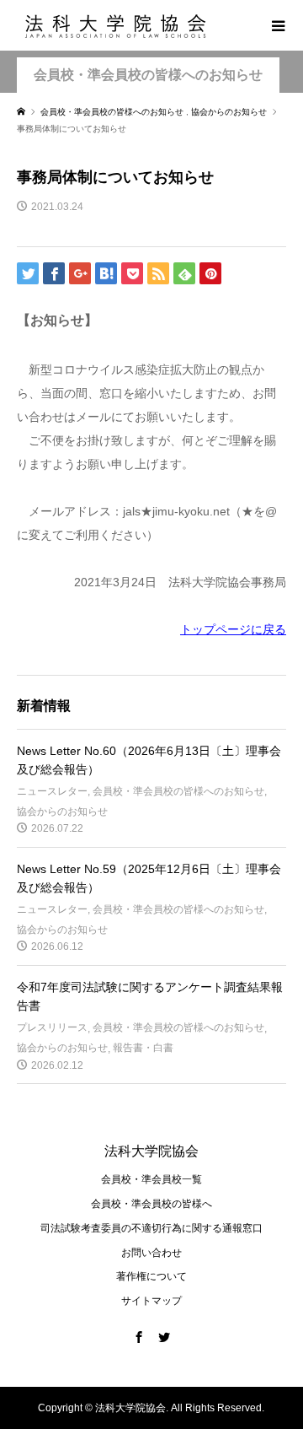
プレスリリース (52, 1027)
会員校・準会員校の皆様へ (151, 1204)
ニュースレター (52, 791)
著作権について (151, 1276)
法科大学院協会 (151, 1150)
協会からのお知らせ (62, 811)
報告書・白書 (143, 1048)
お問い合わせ (151, 1253)
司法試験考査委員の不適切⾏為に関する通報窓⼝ (151, 1228)
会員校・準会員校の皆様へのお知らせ (148, 74)
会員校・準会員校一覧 (151, 1179)
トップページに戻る (233, 629)
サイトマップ (151, 1301)
